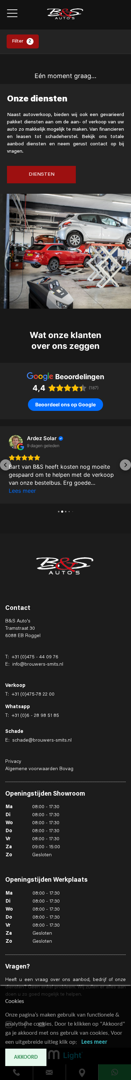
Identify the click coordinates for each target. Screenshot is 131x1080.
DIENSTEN (41, 174)
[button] (5, 464)
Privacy (13, 761)
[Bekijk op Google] (16, 442)
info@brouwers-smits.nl (37, 664)
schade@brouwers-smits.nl (42, 740)
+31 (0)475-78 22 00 (33, 694)
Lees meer (94, 1042)
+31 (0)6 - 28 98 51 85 (35, 715)
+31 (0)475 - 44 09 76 (35, 657)
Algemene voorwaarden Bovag (39, 769)
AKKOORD (26, 1057)
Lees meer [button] (22, 490)
